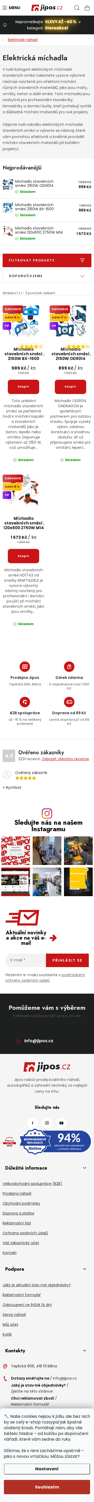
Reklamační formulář (22, 1294)
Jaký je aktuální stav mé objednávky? (37, 1285)
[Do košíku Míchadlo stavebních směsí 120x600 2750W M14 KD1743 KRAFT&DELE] (23, 556)
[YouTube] (61, 1123)
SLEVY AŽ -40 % (61, 21)
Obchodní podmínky (21, 1203)
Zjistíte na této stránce (32, 1391)
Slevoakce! (56, 28)
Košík (7, 1334)
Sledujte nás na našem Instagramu (48, 825)
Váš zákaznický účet (21, 1242)
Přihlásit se (67, 960)
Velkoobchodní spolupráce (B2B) (32, 1183)
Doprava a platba (18, 1213)
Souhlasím (47, 1487)
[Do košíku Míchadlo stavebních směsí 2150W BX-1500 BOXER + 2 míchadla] (23, 387)
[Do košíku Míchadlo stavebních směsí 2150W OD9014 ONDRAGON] (70, 387)
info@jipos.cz (38, 1041)
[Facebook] (32, 1123)
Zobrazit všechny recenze (65, 759)
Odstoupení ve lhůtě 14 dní (27, 1304)
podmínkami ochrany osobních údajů (45, 977)
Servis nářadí (14, 1314)
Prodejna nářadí (17, 1193)
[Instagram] (47, 1123)
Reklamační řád (17, 1223)
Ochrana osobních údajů (25, 1233)
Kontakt (10, 1252)
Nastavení (47, 1469)
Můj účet (10, 1324)
